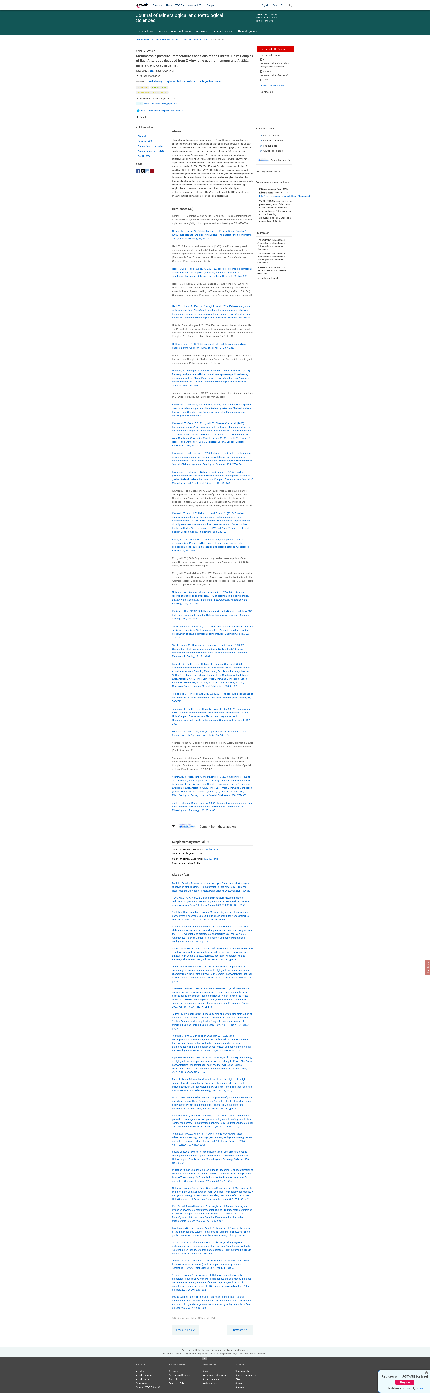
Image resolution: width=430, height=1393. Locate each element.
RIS (265, 59)
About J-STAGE (174, 5)
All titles (140, 1371)
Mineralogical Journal (267, 278)
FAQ (237, 1379)
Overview (173, 1371)
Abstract (142, 135)
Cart (275, 5)
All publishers (142, 1379)
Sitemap (239, 1387)
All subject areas (144, 1375)
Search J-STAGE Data (147, 1387)
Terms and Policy (177, 1383)
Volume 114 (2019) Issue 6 (196, 39)
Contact (239, 1383)
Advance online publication (175, 31)
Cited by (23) (144, 156)
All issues (201, 31)
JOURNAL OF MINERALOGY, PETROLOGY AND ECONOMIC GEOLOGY (272, 270)
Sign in (265, 5)
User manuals (242, 1371)
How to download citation (272, 85)
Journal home (146, 31)
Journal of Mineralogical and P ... (167, 39)
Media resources (210, 1383)
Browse (157, 5)
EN (282, 5)
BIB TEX (267, 71)
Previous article (185, 1330)
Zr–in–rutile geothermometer (207, 81)
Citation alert (270, 145)
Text (266, 79)
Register (405, 1382)
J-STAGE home (142, 39)
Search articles (143, 1383)
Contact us (266, 91)
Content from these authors (151, 146)
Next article (240, 1330)
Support (211, 5)
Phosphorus (169, 81)
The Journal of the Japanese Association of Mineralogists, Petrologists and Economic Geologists (271, 244)
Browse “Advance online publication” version (162, 110)
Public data (174, 1379)
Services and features (179, 1375)
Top (204, 1358)
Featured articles (222, 31)
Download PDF (272, 49)
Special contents (210, 1379)
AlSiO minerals (184, 81)
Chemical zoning (154, 81)
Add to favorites (271, 135)
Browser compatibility (245, 1375)
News (205, 1371)
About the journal (248, 31)
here (421, 1388)
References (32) (145, 140)
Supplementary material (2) (151, 151)
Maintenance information (214, 1375)
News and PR (194, 5)
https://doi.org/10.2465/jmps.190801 (161, 103)
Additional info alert (273, 140)
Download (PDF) (211, 849)
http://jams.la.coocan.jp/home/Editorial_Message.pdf (284, 195)
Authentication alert (273, 150)
